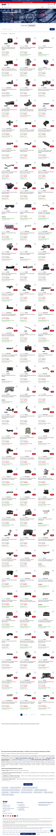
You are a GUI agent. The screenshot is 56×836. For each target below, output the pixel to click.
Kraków (8, 830)
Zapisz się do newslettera (7, 813)
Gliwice (17, 832)
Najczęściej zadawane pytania (8, 808)
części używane (5, 787)
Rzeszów (4, 832)
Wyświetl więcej (28, 784)
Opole (46, 832)
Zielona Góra (35, 832)
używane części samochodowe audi (30, 787)
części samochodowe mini (15, 787)
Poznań (17, 830)
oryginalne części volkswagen (40, 790)
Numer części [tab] (24, 25)
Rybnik (39, 832)
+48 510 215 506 (21, 808)
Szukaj (52, 29)
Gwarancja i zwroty (6, 806)
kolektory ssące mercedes (26, 792)
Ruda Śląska (42, 832)
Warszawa (4, 830)
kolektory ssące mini (38, 792)
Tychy (49, 832)
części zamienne (5, 792)
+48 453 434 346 (21, 810)
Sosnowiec (10, 832)
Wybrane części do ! (28, 2)
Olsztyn (20, 832)
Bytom (31, 832)
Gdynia (41, 830)
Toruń (7, 832)
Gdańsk (20, 830)
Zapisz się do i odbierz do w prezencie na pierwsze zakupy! (27, 0)
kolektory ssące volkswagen (7, 794)
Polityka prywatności (6, 805)
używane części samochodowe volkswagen (10, 790)
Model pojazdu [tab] (32, 25)
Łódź (14, 830)
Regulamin (5, 803)
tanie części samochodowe (27, 790)
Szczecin (23, 830)
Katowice (37, 830)
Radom (50, 830)
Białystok (34, 830)
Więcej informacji (6, 19)
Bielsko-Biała (24, 832)
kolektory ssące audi (48, 792)
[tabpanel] (28, 29)
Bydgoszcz (30, 830)
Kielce (14, 832)
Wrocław (11, 830)
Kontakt (4, 811)
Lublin (27, 830)
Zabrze (28, 832)
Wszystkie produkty (6, 810)
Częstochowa (45, 830)
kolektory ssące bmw (15, 792)
